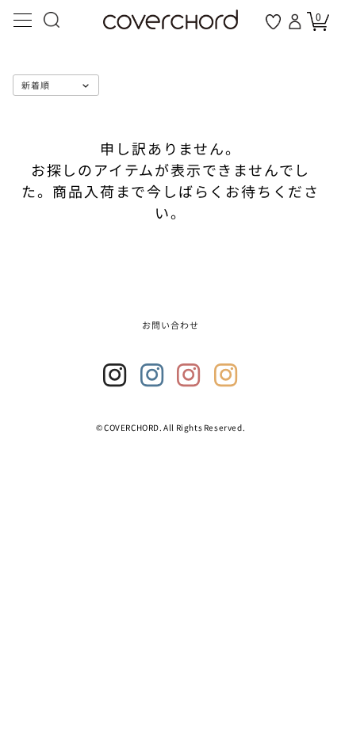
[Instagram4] (226, 375)
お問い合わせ (171, 324)
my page (297, 21)
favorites (273, 21)
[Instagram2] (152, 375)
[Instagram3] (189, 375)
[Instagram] (115, 375)
